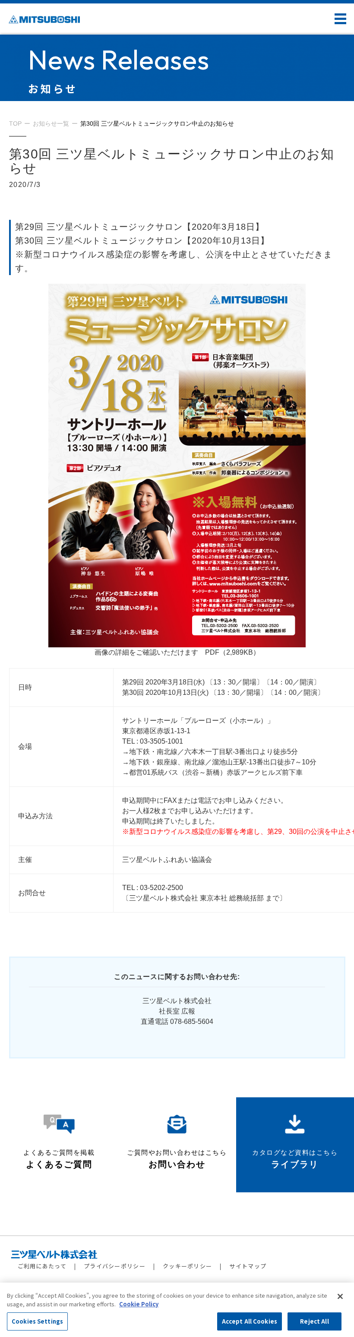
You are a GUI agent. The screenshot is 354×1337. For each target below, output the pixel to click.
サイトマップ (247, 1266)
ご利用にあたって (42, 1266)
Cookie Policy (138, 1304)
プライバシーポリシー (114, 1266)
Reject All (314, 1321)
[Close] (340, 1296)
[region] (177, 1310)
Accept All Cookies (249, 1321)
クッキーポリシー (187, 1266)
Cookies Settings (37, 1321)
